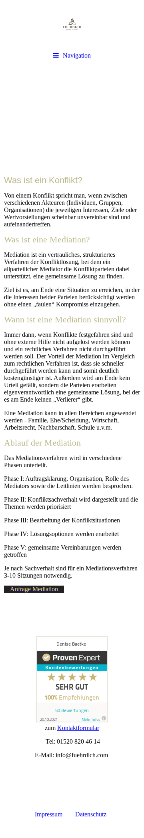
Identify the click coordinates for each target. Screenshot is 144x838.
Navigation (77, 55)
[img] (72, 24)
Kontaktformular (78, 727)
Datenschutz (93, 814)
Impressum (49, 814)
